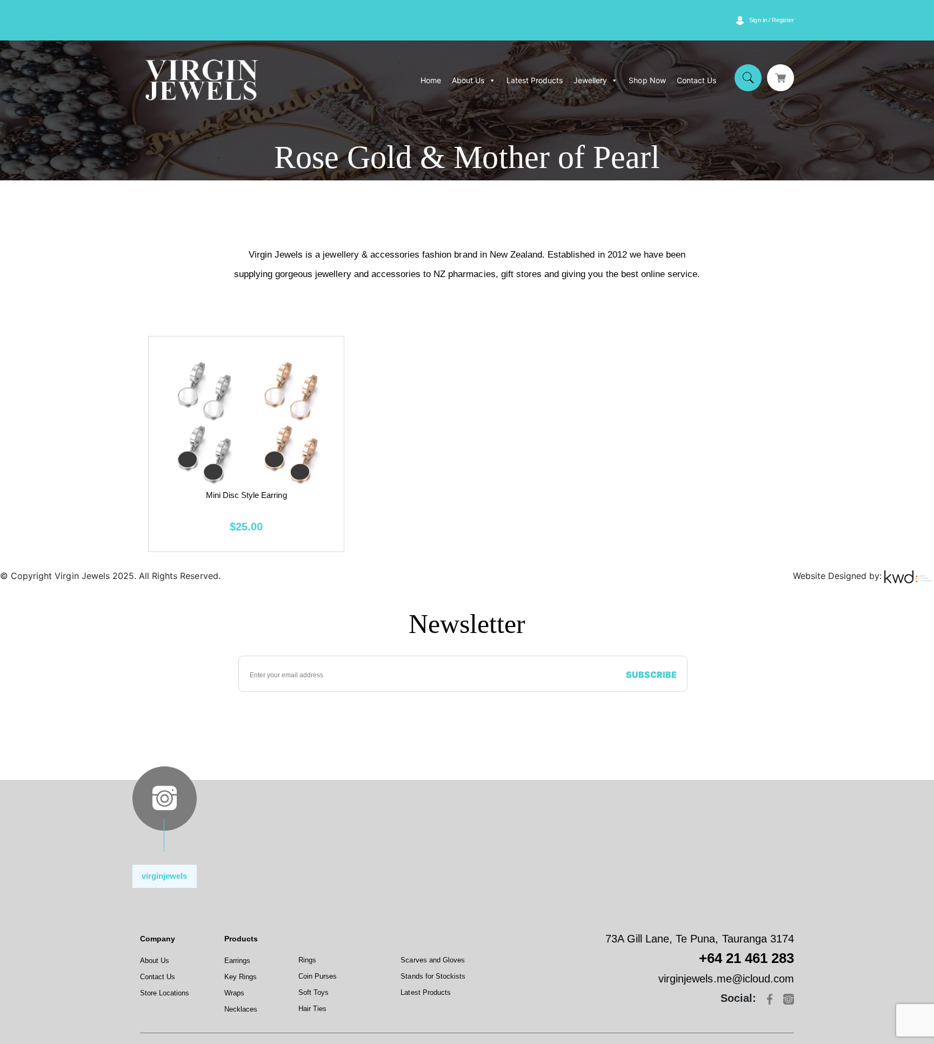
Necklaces (240, 1009)
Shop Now (647, 80)
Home (431, 80)
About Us (468, 80)
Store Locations (164, 993)
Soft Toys (313, 992)
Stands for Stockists (433, 976)
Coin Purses (317, 976)
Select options (246, 443)
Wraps (234, 993)
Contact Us (696, 80)
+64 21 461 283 (746, 958)
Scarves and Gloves (433, 960)
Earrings (237, 961)
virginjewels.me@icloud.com (726, 979)
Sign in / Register (771, 20)
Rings (307, 960)
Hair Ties (312, 1009)
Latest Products (534, 80)
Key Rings (240, 977)
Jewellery (590, 80)
